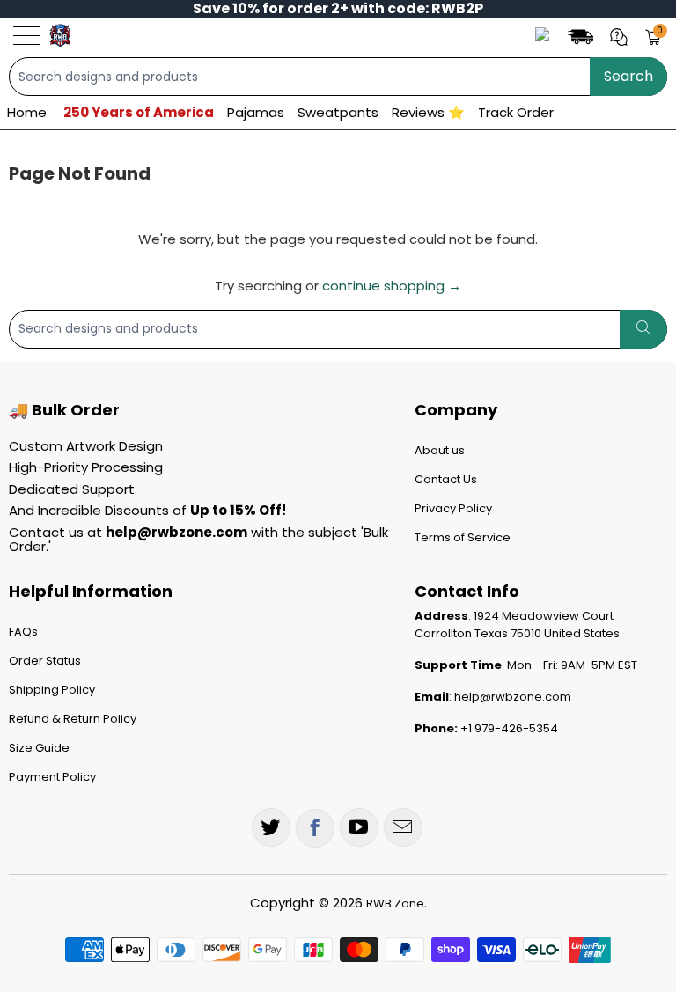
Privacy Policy (453, 508)
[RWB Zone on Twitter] (271, 827)
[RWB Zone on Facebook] (315, 828)
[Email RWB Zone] (403, 827)
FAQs (23, 631)
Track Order (516, 112)
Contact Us (446, 479)
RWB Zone (395, 903)
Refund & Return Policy (72, 718)
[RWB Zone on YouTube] (359, 827)
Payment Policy (52, 776)
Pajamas (255, 112)
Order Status (45, 660)
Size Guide (39, 747)
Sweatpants (338, 112)
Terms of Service (463, 537)
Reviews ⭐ (428, 112)
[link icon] (582, 35)
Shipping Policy (52, 689)
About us (440, 450)
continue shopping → (391, 285)
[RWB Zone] (60, 35)
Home (27, 112)
